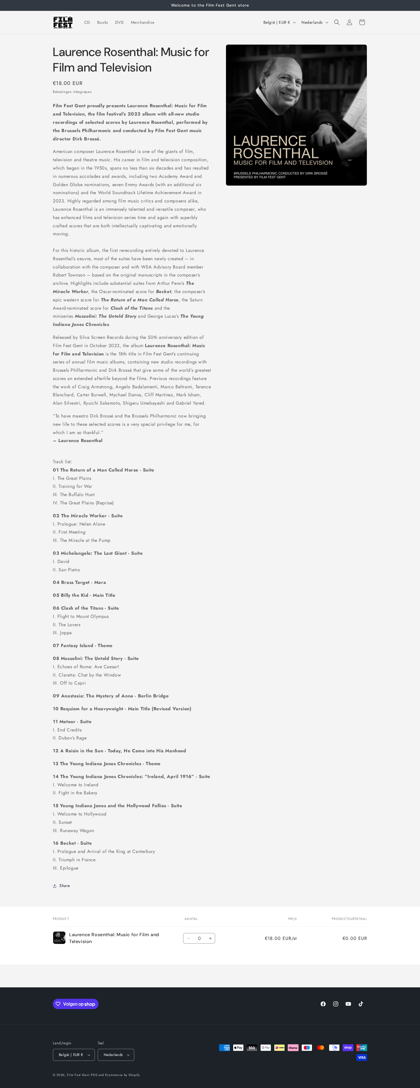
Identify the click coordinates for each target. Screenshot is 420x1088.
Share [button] (64, 885)
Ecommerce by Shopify (122, 1075)
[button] (337, 22)
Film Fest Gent (78, 1075)
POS (94, 1075)
